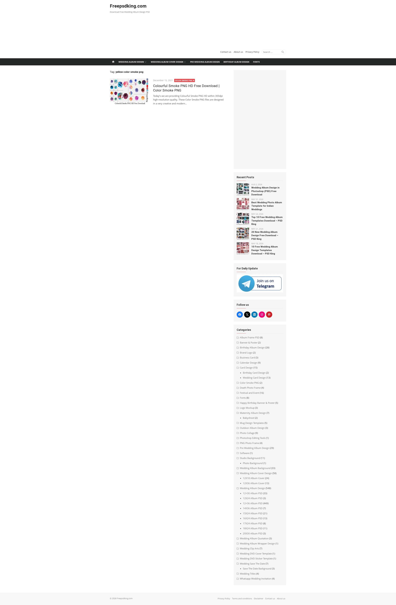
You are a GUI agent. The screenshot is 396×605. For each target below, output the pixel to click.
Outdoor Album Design (252, 427)
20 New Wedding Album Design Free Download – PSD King (264, 235)
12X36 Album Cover (253, 483)
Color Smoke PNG (184, 80)
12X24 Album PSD (253, 498)
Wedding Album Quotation (254, 538)
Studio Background (250, 458)
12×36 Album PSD (253, 503)
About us (238, 51)
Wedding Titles (248, 573)
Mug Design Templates (252, 422)
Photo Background (253, 463)
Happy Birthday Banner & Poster (257, 402)
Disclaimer (258, 598)
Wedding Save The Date (252, 563)
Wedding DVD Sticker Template (256, 558)
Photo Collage (247, 433)
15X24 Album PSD (253, 513)
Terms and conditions (242, 598)
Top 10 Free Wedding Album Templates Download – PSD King (267, 221)
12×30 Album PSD (253, 493)
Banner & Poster (248, 342)
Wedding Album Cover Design (167, 61)
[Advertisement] (228, 23)
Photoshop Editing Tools (252, 437)
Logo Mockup (247, 407)
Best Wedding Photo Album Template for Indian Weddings (266, 206)
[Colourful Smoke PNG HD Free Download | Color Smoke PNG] (130, 92)
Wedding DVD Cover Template (256, 553)
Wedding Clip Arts (249, 548)
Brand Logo (246, 352)
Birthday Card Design (254, 372)
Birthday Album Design (236, 61)
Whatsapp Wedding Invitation (255, 578)
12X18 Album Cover (253, 478)
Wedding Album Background (255, 468)
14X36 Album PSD (253, 508)
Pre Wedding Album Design (205, 61)
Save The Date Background (257, 568)
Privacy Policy (252, 51)
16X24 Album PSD (253, 518)
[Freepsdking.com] (113, 61)
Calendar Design (248, 362)
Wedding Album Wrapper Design (257, 543)
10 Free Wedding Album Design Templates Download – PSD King (264, 250)
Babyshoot (248, 417)
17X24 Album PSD (253, 523)
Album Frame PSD (249, 337)
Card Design (246, 367)
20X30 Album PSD (253, 533)
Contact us (225, 51)
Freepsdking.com (128, 6)
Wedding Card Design (254, 377)
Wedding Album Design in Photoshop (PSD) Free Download (265, 191)
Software (244, 453)
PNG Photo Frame (249, 443)
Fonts (256, 61)
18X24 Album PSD (253, 528)
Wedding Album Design (131, 61)
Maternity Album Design (253, 412)
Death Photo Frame (250, 387)
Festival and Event (249, 392)
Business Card (247, 357)
